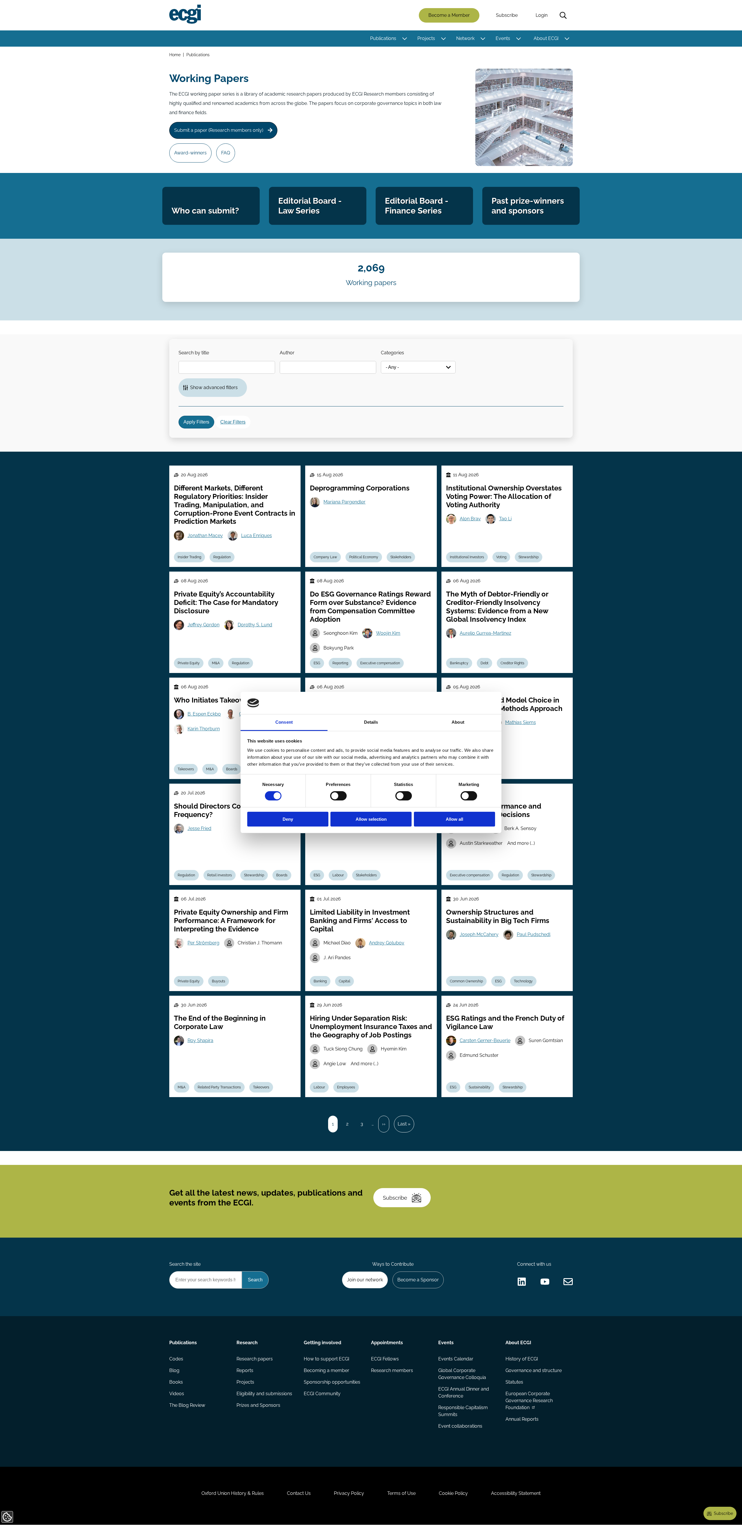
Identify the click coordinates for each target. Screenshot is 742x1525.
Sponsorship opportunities (332, 1382)
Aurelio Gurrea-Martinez (485, 633)
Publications (383, 38)
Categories (392, 352)
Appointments (387, 1342)
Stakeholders (400, 557)
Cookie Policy (453, 1493)
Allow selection (371, 819)
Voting (501, 557)
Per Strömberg (203, 943)
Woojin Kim (388, 633)
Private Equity (189, 663)
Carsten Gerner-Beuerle (485, 1040)
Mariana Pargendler (344, 502)
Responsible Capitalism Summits (463, 1411)
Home (175, 54)
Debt (484, 663)
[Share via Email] (568, 1281)
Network (465, 38)
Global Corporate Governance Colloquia (462, 1374)
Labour (338, 875)
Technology (523, 981)
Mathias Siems (520, 722)
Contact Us (299, 1493)
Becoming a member (326, 1370)
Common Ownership (466, 981)
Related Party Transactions (219, 1087)
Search (563, 15)
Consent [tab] (284, 722)
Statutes (514, 1382)
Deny (288, 819)
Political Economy (363, 557)
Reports (245, 1370)
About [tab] (458, 722)
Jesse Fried (199, 828)
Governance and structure (533, 1370)
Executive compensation (380, 663)
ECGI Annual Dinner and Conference (463, 1392)
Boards (231, 769)
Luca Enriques (256, 535)
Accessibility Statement (516, 1493)
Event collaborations (460, 1426)
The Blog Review (187, 1405)
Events (503, 38)
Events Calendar (455, 1359)
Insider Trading (189, 557)
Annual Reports (522, 1419)
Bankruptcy (459, 663)
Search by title (194, 352)
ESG (317, 663)
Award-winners (190, 153)
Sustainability (479, 1087)
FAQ (225, 153)
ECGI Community (322, 1393)
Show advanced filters (214, 387)
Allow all (454, 819)
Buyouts (218, 981)
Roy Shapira (200, 1040)
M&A (216, 663)
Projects (426, 38)
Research (247, 1342)
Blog (174, 1370)
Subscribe (507, 15)
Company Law (325, 557)
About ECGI (546, 38)
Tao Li (505, 518)
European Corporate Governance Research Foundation (529, 1400)
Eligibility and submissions (264, 1393)
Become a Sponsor (418, 1280)
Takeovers (186, 769)
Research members (392, 1370)
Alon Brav (470, 518)
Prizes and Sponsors (258, 1405)
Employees (346, 1087)
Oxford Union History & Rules (232, 1493)
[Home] (185, 14)
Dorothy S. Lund (255, 624)
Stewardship (529, 557)
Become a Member (449, 15)
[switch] (338, 795)
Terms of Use (401, 1493)
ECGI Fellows (385, 1359)
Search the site (185, 1264)
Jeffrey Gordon (203, 624)
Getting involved (322, 1342)
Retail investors (219, 875)
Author (287, 352)
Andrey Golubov (386, 943)
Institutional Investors (467, 557)
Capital (344, 981)
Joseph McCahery (479, 934)
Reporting (340, 663)
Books (176, 1382)
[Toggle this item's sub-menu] (404, 38)
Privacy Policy (349, 1493)
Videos (176, 1393)
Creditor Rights (512, 663)
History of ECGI (521, 1359)
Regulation (222, 557)
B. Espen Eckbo (204, 714)
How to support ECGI (326, 1359)
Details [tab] (371, 722)
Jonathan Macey (205, 535)
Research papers (255, 1359)
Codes (176, 1359)
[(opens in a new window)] (521, 1281)
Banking (320, 981)
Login (542, 15)
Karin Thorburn (204, 729)
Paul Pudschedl (533, 934)
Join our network (365, 1280)
